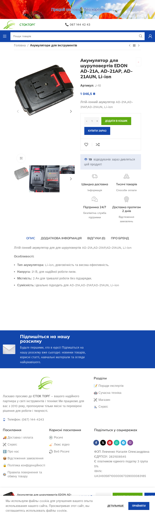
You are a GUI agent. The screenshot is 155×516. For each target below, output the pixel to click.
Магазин (104, 400)
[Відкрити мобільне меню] (5, 36)
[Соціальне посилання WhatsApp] (116, 443)
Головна (20, 45)
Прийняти (139, 505)
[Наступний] (138, 45)
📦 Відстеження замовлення (23, 458)
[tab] (30, 238)
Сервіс (103, 406)
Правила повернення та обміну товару (25, 474)
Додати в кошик (116, 121)
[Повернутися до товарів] (134, 45)
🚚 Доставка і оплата (18, 437)
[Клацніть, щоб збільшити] (21, 158)
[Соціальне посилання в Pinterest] (110, 443)
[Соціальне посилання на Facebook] (96, 443)
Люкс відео (62, 444)
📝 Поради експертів (109, 386)
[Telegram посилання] (123, 443)
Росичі (58, 437)
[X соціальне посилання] (103, 443)
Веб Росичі (61, 451)
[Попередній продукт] (129, 45)
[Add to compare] (98, 144)
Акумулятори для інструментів (53, 45)
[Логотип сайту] (9, 24)
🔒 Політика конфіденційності (24, 465)
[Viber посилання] (130, 443)
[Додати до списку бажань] (86, 144)
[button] (18, 111)
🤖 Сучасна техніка (107, 393)
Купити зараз (97, 130)
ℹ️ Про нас (11, 451)
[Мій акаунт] (150, 36)
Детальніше (116, 505)
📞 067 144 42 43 (77, 24)
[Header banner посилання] (77, 9)
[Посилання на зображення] (45, 383)
